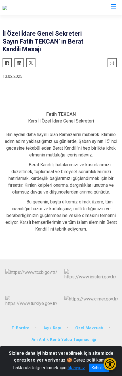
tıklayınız (76, 367)
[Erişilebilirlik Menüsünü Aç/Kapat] (110, 364)
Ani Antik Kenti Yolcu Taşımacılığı (63, 339)
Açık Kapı (52, 328)
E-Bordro (21, 328)
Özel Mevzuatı (89, 328)
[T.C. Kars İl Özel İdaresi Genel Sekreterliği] (44, 7)
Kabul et (99, 368)
